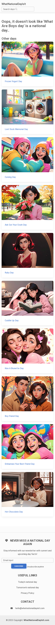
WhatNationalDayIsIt (14, 4)
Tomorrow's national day (27, 587)
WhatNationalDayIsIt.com (36, 620)
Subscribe (18, 566)
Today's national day (27, 582)
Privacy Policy (27, 593)
